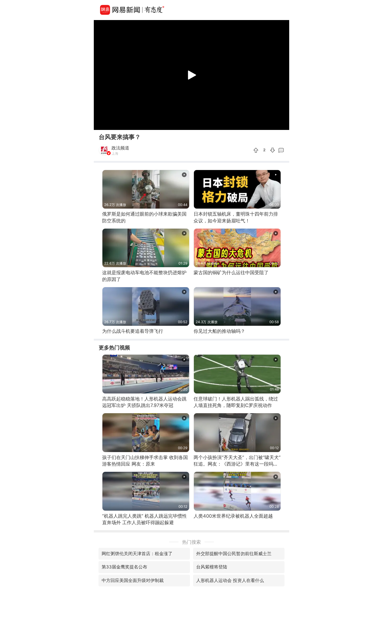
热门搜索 (191, 542)
